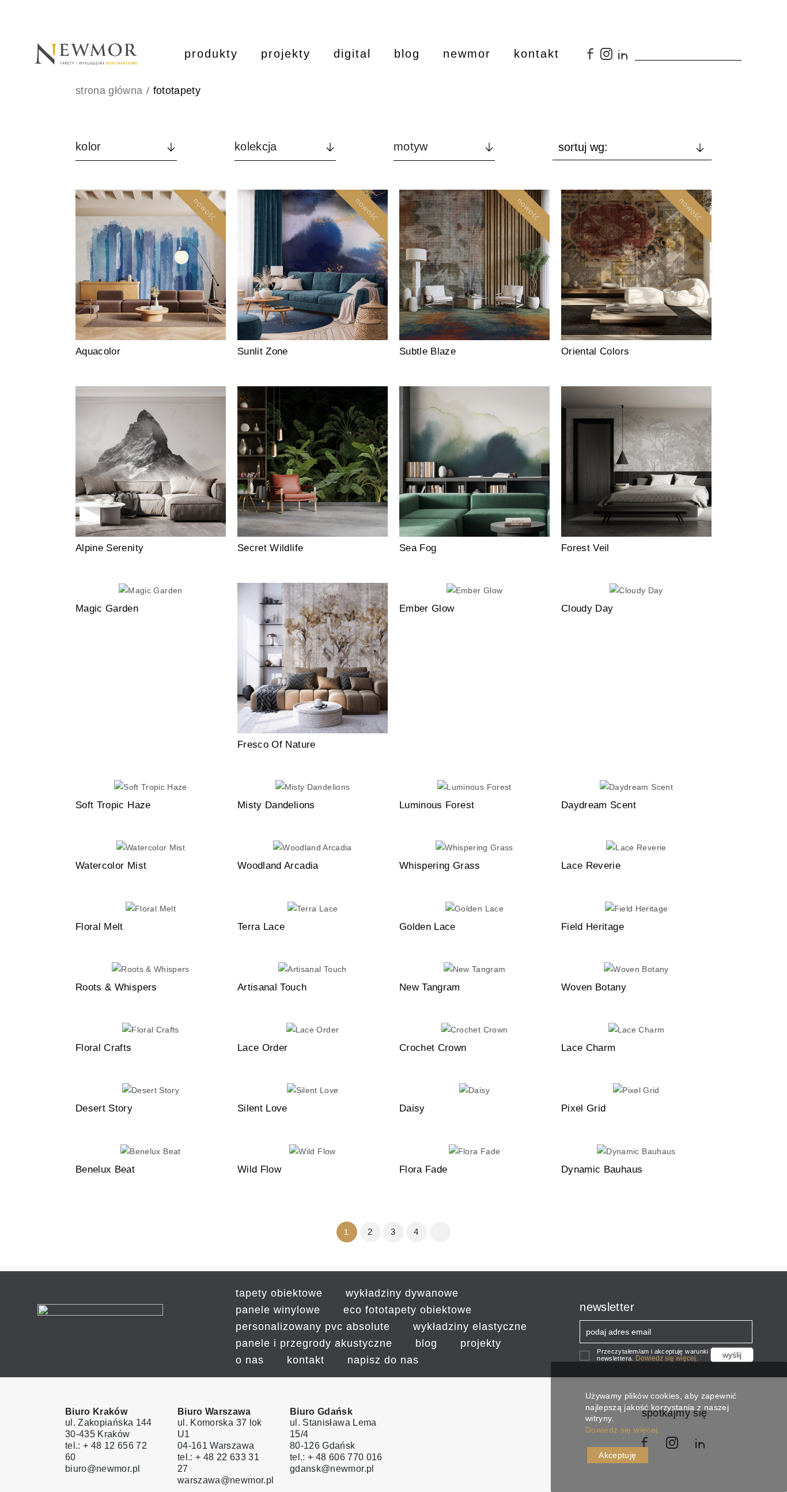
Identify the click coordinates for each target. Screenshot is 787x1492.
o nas (250, 1360)
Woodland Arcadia (278, 865)
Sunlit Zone (262, 351)
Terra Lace (261, 926)
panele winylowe (278, 1310)
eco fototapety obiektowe (407, 1310)
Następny (441, 1232)
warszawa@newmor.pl (225, 1480)
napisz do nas (383, 1360)
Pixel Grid (583, 1108)
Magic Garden (106, 608)
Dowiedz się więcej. (666, 1358)
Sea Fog (417, 547)
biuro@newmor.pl (102, 1469)
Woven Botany (593, 987)
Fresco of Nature (276, 744)
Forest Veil (585, 547)
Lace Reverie (590, 865)
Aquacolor (97, 351)
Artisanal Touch (272, 987)
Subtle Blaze (427, 351)
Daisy (412, 1108)
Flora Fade (423, 1169)
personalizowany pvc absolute (313, 1326)
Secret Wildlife (270, 547)
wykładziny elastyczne (470, 1326)
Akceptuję (617, 1455)
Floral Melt (99, 926)
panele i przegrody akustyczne (314, 1343)
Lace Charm (588, 1047)
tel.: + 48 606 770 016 (336, 1457)
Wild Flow (259, 1169)
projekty (480, 1343)
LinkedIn (626, 58)
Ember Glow (427, 608)
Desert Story (104, 1108)
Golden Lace (427, 926)
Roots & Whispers (116, 987)
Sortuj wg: (583, 147)
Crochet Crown (433, 1047)
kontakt (305, 1360)
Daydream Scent (598, 805)
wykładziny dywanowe (402, 1293)
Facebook (591, 58)
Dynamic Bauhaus (601, 1169)
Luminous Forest (436, 805)
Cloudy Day (587, 608)
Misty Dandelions (276, 805)
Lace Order (262, 1047)
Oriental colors (595, 351)
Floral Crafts (103, 1047)
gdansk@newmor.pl (332, 1469)
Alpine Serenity (109, 547)
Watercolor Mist (110, 865)
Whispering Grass (439, 865)
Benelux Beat (105, 1169)
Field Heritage (592, 926)
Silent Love (262, 1108)
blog (426, 1343)
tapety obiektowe (279, 1293)
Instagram (609, 58)
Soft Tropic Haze (113, 805)
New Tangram (429, 987)
